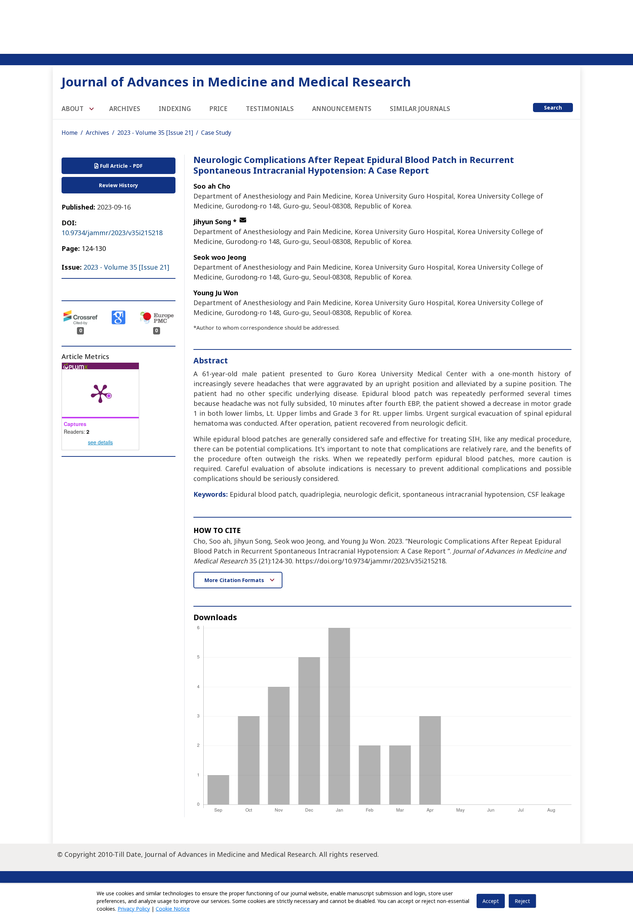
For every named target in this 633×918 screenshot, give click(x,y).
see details (100, 442)
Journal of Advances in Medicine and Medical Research (236, 81)
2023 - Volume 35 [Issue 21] (155, 133)
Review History (118, 185)
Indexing (175, 108)
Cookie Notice (173, 908)
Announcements (341, 108)
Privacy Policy (134, 908)
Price (218, 108)
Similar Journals (420, 108)
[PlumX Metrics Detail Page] (100, 393)
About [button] (73, 108)
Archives (124, 108)
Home (70, 133)
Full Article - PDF (120, 165)
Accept (490, 900)
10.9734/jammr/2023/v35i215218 (112, 232)
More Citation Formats (235, 580)
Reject (522, 900)
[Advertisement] (316, 25)
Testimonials (270, 108)
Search (553, 107)
